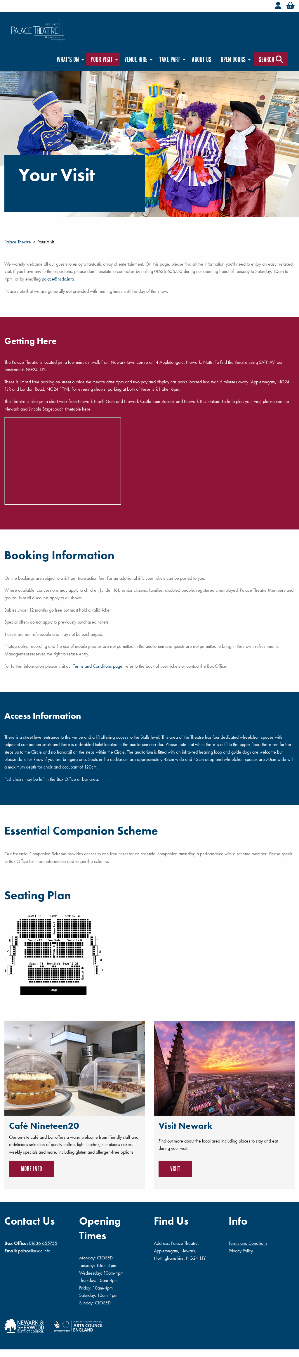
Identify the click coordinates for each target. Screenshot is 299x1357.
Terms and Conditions (248, 1243)
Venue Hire (135, 59)
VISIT (175, 1168)
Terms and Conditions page (97, 666)
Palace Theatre (17, 242)
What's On (68, 59)
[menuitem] (69, 59)
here (86, 409)
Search (267, 59)
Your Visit (102, 59)
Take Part (169, 59)
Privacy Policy (241, 1251)
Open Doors (233, 59)
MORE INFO (31, 1168)
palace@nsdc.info (58, 279)
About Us (201, 59)
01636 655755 (43, 1243)
